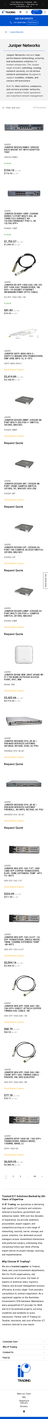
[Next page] (42, 1176)
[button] (45, 12)
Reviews (24, 1406)
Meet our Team (24, 1394)
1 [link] (6, 1176)
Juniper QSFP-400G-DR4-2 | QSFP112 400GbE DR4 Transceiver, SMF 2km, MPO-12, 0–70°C (23, 356)
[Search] (26, 12)
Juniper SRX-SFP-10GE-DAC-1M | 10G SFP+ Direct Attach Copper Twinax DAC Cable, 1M (22, 1008)
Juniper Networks (16, 32)
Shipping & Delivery (24, 1402)
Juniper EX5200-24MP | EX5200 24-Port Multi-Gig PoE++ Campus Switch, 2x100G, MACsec (23, 613)
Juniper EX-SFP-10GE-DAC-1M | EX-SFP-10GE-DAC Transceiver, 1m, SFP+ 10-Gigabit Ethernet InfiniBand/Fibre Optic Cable (23, 288)
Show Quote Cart (46, 580)
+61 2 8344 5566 (20, 22)
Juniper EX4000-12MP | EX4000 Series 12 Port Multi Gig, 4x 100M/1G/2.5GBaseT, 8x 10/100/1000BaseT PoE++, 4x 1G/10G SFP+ (21, 219)
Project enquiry (32, 22)
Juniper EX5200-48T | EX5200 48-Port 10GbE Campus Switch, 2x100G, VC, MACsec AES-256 (22, 486)
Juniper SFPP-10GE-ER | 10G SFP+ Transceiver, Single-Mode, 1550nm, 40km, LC (22, 1141)
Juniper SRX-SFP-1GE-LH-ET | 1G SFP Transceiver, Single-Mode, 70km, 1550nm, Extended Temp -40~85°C (22, 941)
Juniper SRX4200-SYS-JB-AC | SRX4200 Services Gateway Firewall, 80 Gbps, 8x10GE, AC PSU (23, 807)
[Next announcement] (43, 4)
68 (35, 1176)
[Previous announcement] (5, 4)
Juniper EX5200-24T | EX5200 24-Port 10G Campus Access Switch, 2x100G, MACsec (23, 549)
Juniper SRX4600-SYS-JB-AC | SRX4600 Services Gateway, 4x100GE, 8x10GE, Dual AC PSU (21, 743)
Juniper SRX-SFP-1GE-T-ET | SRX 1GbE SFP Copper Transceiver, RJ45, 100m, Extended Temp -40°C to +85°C (23, 872)
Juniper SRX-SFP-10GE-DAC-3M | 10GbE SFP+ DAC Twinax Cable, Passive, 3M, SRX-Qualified (22, 1074)
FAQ (24, 1397)
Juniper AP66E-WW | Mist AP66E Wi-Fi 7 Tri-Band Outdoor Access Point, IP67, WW (24, 677)
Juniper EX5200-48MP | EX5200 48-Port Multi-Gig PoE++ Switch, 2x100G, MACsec (23, 422)
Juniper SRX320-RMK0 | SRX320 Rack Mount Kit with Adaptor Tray (21, 149)
